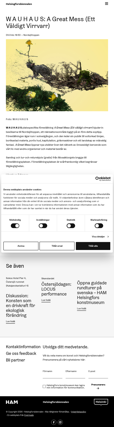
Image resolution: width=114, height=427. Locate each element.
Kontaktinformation (23, 347)
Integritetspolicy (78, 411)
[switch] (43, 225)
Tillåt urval (57, 246)
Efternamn (71, 371)
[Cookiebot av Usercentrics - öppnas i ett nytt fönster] (98, 179)
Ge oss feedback (21, 353)
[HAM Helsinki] (12, 402)
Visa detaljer (98, 236)
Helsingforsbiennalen (19, 4)
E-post (91, 371)
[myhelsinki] (101, 401)
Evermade (29, 415)
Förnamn (47, 371)
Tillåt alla (93, 246)
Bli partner (15, 360)
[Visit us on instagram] (60, 422)
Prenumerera (98, 384)
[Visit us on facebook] (53, 422)
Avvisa (21, 246)
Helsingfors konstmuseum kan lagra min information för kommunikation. (66, 386)
